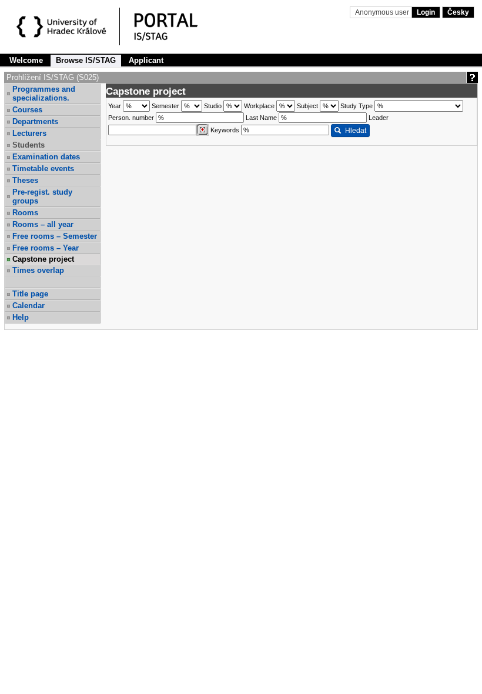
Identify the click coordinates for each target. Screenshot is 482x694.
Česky (458, 12)
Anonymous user (383, 12)
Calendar (28, 305)
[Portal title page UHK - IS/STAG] (178, 28)
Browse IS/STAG (86, 60)
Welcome (26, 60)
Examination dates (46, 156)
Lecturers (29, 133)
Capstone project (43, 259)
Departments (35, 121)
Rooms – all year (42, 224)
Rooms (25, 212)
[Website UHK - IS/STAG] (63, 28)
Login (426, 12)
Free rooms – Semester (54, 236)
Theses (25, 180)
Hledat (355, 130)
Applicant (146, 60)
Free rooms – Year (45, 247)
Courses (27, 109)
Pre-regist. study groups (42, 196)
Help (20, 317)
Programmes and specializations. (43, 93)
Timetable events (43, 168)
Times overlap (38, 270)
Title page (30, 293)
